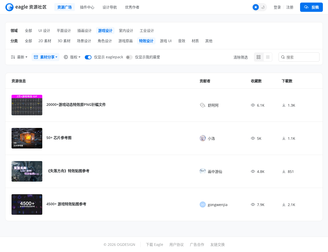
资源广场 (64, 7)
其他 (208, 40)
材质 (195, 40)
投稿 (315, 7)
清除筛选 (240, 57)
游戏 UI (166, 40)
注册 (289, 7)
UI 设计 (44, 30)
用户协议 (176, 244)
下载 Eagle (154, 244)
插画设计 (84, 30)
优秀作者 (132, 7)
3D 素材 (64, 40)
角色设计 (105, 40)
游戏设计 (105, 30)
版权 (73, 56)
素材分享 (47, 56)
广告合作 (197, 244)
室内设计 (126, 30)
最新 (20, 56)
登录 (277, 7)
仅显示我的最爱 (147, 56)
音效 (181, 40)
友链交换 (217, 244)
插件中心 (87, 7)
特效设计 (146, 40)
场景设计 (84, 40)
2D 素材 (44, 40)
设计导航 (109, 7)
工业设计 (147, 30)
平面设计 (64, 30)
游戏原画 (125, 40)
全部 (28, 30)
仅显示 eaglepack (108, 56)
